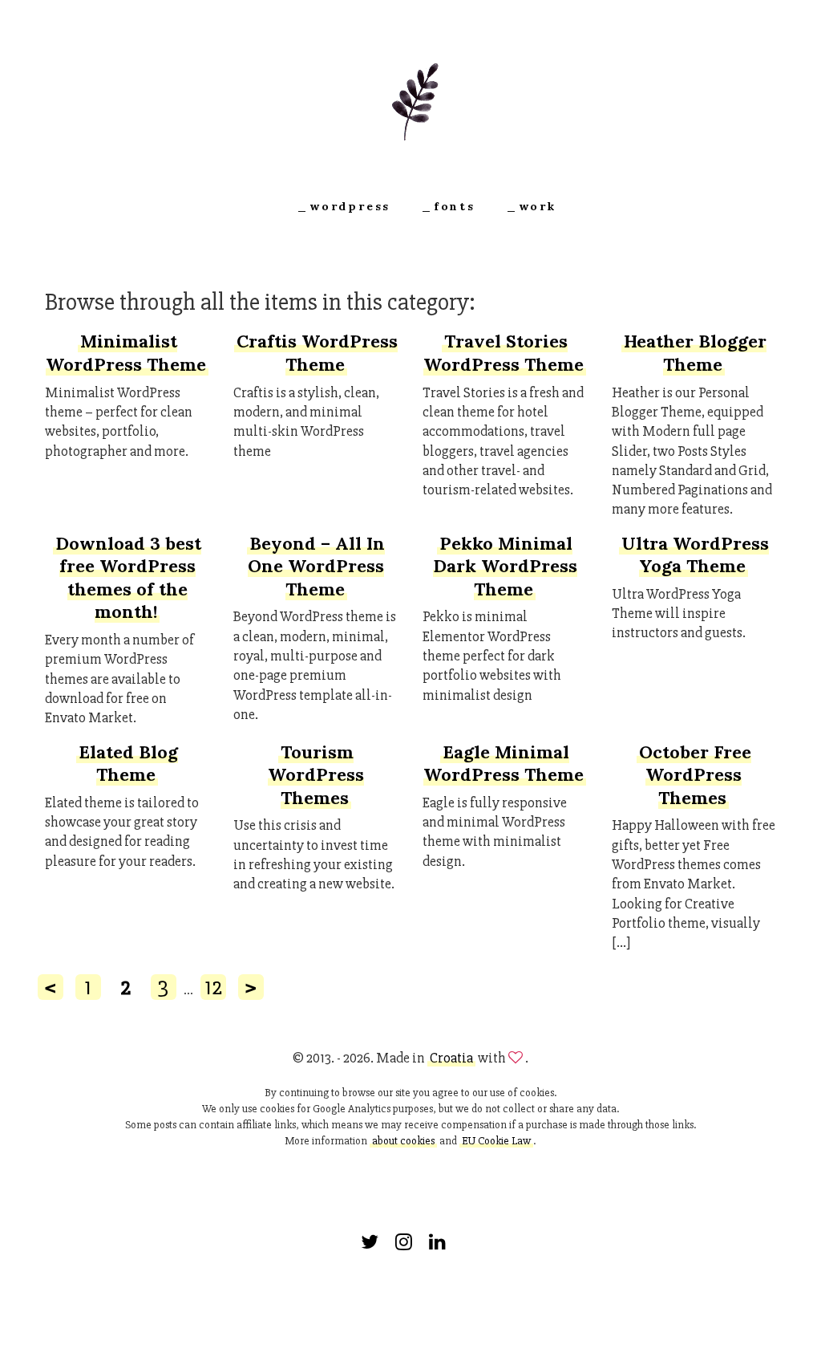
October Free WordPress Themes (695, 775)
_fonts (448, 206)
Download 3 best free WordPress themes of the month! (128, 578)
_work (531, 206)
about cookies (403, 1141)
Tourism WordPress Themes (316, 775)
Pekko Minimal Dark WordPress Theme (505, 566)
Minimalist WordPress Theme (126, 353)
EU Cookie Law (496, 1141)
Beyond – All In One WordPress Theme (316, 566)
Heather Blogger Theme (695, 353)
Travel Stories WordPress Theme (503, 353)
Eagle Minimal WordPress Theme (503, 763)
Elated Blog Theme (128, 763)
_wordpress (343, 206)
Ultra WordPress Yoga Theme (695, 555)
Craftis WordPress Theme (317, 353)
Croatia (451, 1058)
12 (213, 987)
